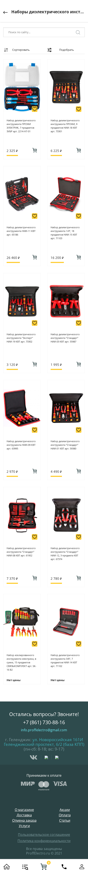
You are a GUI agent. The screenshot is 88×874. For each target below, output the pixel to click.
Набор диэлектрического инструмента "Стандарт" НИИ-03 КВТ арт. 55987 (65, 338)
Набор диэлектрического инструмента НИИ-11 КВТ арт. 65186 (21, 231)
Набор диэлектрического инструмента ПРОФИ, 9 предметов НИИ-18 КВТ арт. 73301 (65, 126)
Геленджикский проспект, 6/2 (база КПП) (44, 744)
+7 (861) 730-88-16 (44, 722)
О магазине (24, 810)
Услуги (24, 826)
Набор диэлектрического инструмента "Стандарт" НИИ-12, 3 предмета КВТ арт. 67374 (65, 554)
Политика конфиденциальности (44, 840)
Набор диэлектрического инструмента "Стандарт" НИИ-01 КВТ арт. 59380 (65, 445)
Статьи (64, 820)
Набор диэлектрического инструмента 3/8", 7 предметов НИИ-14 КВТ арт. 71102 (65, 660)
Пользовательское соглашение (44, 834)
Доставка (24, 815)
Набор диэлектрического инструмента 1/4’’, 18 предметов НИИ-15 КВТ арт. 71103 (65, 233)
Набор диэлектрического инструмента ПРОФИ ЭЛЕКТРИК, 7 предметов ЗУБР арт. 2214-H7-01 (21, 126)
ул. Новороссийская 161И (57, 739)
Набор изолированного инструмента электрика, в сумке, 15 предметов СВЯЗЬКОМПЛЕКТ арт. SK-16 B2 (21, 662)
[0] (43, 867)
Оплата (65, 815)
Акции (65, 810)
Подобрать (66, 50)
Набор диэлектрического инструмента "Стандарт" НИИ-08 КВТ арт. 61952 (21, 552)
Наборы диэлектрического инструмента (48, 12)
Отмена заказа (24, 820)
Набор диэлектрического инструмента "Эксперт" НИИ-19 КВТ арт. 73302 (21, 338)
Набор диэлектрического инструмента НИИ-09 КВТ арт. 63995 (21, 445)
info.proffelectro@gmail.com (44, 730)
